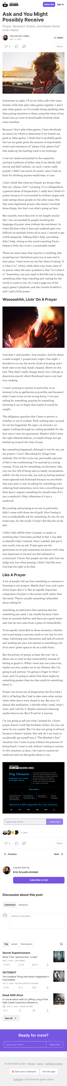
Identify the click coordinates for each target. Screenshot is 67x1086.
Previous (12, 854)
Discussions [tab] (26, 944)
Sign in (60, 4)
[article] (33, 959)
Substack (18, 1079)
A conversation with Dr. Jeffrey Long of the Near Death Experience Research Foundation (25, 1001)
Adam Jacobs (26, 1006)
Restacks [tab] (23, 904)
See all (9, 1018)
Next (56, 854)
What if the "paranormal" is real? (19, 956)
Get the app (49, 1071)
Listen (60, 37)
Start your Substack (25, 1071)
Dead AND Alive (12, 995)
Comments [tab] (9, 904)
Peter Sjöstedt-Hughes (26, 983)
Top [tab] (6, 944)
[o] (58, 998)
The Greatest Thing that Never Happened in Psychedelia (25, 978)
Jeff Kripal (20, 961)
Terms (40, 1063)
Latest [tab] (14, 944)
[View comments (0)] (16, 46)
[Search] (61, 944)
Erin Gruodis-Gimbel (20, 36)
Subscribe (49, 4)
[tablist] (15, 905)
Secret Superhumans (16, 952)
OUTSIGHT (9, 972)
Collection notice (54, 1063)
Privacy (31, 1063)
